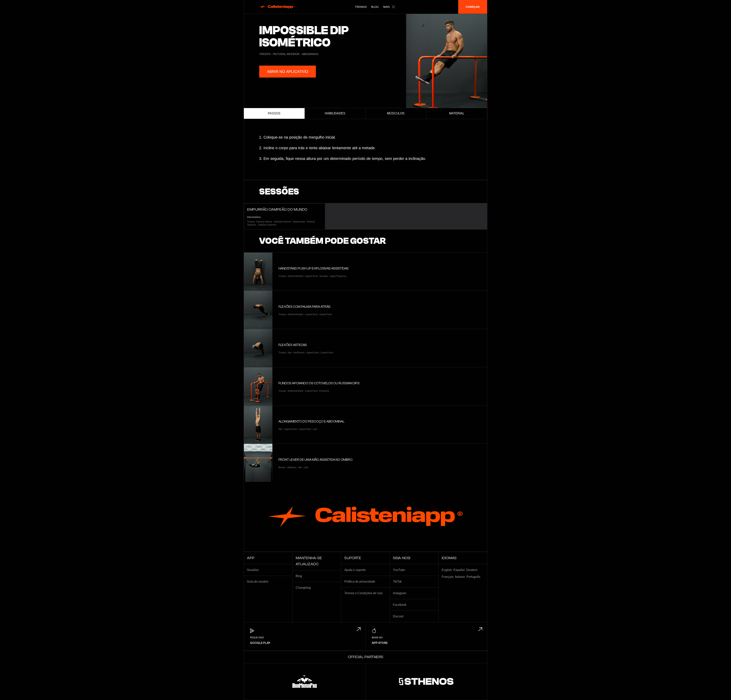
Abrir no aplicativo (287, 71)
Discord (398, 616)
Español (459, 570)
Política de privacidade (359, 581)
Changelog (303, 587)
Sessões (253, 570)
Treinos (361, 6)
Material (456, 113)
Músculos (396, 113)
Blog (375, 6)
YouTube (399, 570)
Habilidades (335, 113)
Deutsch (471, 570)
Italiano (460, 576)
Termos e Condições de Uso (363, 593)
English (447, 570)
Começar (473, 6)
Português (473, 576)
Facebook (399, 604)
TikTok (397, 581)
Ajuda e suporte (355, 570)
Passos (274, 113)
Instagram (399, 593)
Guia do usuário (257, 581)
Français (447, 576)
